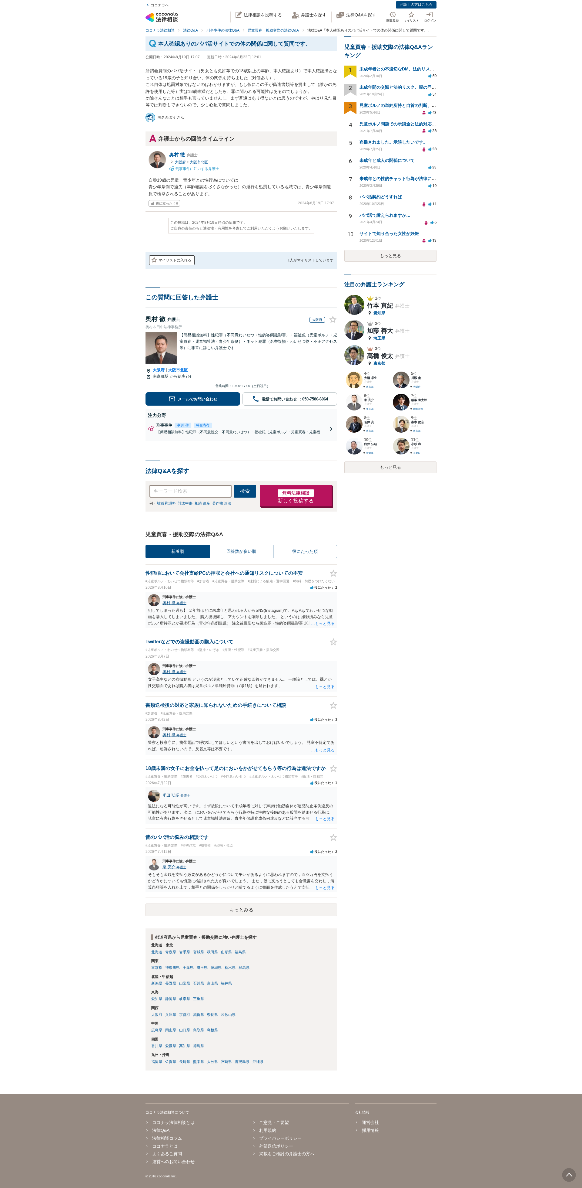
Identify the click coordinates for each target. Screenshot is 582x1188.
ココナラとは (165, 1146)
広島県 (156, 1030)
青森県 (170, 952)
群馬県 (244, 967)
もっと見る (390, 255)
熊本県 (198, 1062)
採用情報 (370, 1130)
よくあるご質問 (167, 1153)
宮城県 (198, 952)
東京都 (156, 967)
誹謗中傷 (185, 503)
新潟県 (156, 983)
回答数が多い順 (241, 551)
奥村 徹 (183, 154)
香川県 (156, 1046)
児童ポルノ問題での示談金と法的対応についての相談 (410, 123)
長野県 (170, 983)
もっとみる (241, 909)
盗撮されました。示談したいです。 (393, 142)
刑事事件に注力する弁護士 (197, 168)
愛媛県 (170, 1046)
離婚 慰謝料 (166, 503)
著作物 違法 (221, 503)
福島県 (240, 952)
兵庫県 (170, 1015)
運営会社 (370, 1122)
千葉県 (188, 967)
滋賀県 (198, 1015)
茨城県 (216, 967)
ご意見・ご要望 (274, 1122)
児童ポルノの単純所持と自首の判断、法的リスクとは (410, 105)
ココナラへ (160, 5)
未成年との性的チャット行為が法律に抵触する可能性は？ (415, 178)
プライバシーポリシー (280, 1138)
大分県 (212, 1062)
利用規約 (267, 1130)
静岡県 (170, 999)
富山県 (212, 983)
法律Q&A (160, 1130)
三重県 (198, 999)
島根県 (212, 1030)
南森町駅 (161, 376)
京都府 (184, 1015)
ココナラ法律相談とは (173, 1122)
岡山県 (170, 1030)
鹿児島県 (242, 1062)
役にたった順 (305, 551)
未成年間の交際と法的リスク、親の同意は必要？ (406, 87)
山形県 (226, 952)
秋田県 (212, 952)
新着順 (177, 551)
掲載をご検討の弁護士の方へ (286, 1153)
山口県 (184, 1030)
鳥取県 (198, 1030)
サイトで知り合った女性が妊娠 (389, 233)
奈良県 (212, 1015)
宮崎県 (226, 1062)
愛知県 (156, 999)
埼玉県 (202, 967)
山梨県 (184, 983)
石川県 (198, 983)
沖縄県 (258, 1062)
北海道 (156, 952)
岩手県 (184, 952)
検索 (245, 491)
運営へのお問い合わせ (173, 1161)
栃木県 (230, 967)
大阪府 (181, 162)
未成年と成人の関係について (387, 160)
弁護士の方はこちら (416, 4)
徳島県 (198, 1046)
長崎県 (184, 1062)
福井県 (226, 983)
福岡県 (156, 1062)
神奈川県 (172, 967)
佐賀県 (170, 1062)
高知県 (184, 1046)
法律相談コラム (167, 1138)
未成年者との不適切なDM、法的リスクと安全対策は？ (412, 68)
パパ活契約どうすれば (381, 196)
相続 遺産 (202, 503)
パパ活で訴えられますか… (385, 215)
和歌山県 (228, 1015)
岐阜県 (184, 999)
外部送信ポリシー (276, 1146)
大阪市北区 (199, 162)
